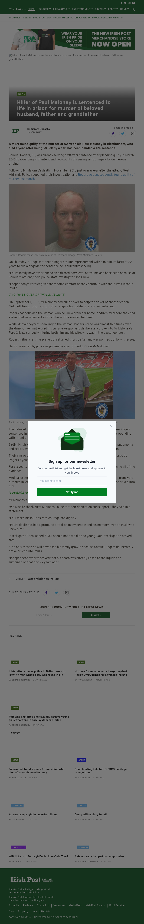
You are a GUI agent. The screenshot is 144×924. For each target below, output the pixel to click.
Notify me (72, 492)
